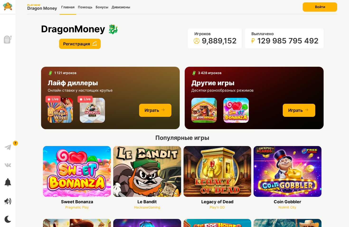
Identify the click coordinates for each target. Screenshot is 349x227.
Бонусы (102, 7)
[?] (7, 145)
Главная (68, 7)
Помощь (85, 7)
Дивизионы (121, 7)
